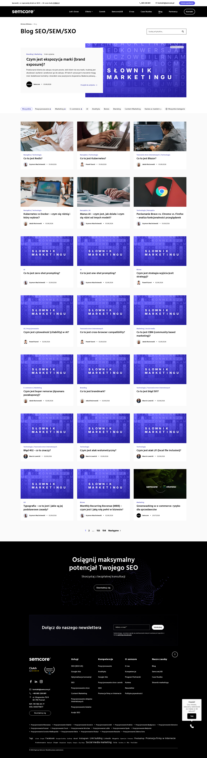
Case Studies (146, 11)
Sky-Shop (82, 743)
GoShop (69, 739)
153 (98, 530)
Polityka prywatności (134, 693)
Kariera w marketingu (153, 109)
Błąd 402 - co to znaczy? (37, 450)
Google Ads (76, 671)
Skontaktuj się (103, 587)
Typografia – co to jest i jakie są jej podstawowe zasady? (43, 507)
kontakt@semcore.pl (166, 3)
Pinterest (130, 739)
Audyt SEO (75, 712)
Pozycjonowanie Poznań (40, 728)
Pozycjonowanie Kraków (123, 725)
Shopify (69, 743)
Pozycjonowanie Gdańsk (62, 725)
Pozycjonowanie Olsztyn (90, 732)
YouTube (134, 742)
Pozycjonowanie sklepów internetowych (81, 700)
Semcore (37, 84)
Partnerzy (173, 11)
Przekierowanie (40, 743)
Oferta (88, 11)
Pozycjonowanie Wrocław (80, 728)
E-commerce (75, 109)
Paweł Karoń (90, 164)
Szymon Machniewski (37, 164)
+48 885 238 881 (39, 693)
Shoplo (75, 743)
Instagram (84, 738)
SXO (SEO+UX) (77, 666)
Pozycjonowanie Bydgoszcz (145, 725)
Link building (96, 738)
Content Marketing (133, 109)
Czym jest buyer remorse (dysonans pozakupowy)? (43, 393)
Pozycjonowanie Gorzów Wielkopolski (44, 732)
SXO (100, 688)
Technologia (36, 155)
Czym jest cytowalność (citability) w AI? (46, 332)
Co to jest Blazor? (146, 158)
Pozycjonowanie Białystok (142, 728)
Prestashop (139, 738)
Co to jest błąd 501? (148, 391)
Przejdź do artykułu (88, 85)
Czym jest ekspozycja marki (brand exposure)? (55, 62)
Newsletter (129, 688)
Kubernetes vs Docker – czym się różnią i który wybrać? (46, 215)
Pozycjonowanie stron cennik (110, 682)
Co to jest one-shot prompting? (98, 273)
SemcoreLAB (117, 11)
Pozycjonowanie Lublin (101, 728)
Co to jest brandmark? (92, 391)
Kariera (128, 682)
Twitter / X (121, 743)
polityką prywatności (125, 635)
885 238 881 (146, 3)
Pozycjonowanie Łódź (104, 725)
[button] (192, 726)
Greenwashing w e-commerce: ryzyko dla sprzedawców (158, 507)
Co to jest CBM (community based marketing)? (156, 334)
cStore (37, 739)
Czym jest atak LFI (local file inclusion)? (159, 450)
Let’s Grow (74, 11)
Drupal (42, 739)
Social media (150, 329)
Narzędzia (27, 155)
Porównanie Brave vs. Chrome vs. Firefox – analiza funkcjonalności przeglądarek (160, 215)
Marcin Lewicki (147, 401)
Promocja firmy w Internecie (109, 693)
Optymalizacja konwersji (81, 677)
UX (24, 502)
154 (104, 530)
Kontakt (189, 11)
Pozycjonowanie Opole (121, 728)
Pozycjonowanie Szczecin (84, 725)
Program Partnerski (133, 677)
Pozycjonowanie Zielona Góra (134, 732)
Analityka (96, 109)
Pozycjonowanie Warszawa (41, 725)
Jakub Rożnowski (148, 164)
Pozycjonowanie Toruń (60, 728)
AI (87, 109)
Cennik (102, 11)
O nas (131, 11)
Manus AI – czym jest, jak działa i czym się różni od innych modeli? (102, 215)
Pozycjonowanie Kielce (69, 732)
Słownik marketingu (160, 682)
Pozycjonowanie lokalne (81, 707)
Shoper (55, 743)
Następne (113, 530)
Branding (29, 54)
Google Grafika (61, 739)
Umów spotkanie (187, 3)
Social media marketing (99, 742)
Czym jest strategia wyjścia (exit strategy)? (155, 275)
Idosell (75, 738)
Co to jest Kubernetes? (93, 158)
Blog (160, 11)
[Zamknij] (201, 699)
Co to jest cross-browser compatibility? (102, 332)
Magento (115, 738)
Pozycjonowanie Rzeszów (111, 732)
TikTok (115, 743)
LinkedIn (107, 738)
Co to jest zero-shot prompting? (41, 273)
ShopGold (62, 743)
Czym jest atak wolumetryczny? (98, 450)
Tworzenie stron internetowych (148, 155)
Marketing (38, 54)
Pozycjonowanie (42, 109)
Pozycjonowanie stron (80, 688)
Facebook (50, 738)
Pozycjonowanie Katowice (168, 725)
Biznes (106, 109)
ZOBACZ (56, 3)
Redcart (49, 743)
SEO (72, 682)
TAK (191, 716)
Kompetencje (130, 671)
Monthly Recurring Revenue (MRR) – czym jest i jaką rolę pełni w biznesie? (101, 507)
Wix (128, 743)
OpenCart (123, 739)
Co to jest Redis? (32, 158)
